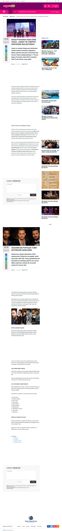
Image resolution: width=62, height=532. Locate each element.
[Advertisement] (25, 75)
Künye (23, 526)
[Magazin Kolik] (9, 6)
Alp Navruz (16, 437)
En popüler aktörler (17, 442)
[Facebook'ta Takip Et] (50, 1)
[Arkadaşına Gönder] (6, 55)
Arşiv (18, 1)
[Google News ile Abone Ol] (47, 1)
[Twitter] (6, 49)
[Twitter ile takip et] (51, 526)
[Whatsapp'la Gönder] (6, 53)
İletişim (27, 526)
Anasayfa (19, 526)
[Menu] (45, 6)
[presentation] (7, 12)
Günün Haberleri (13, 1)
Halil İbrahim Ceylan (17, 440)
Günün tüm (55, 11)
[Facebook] (6, 46)
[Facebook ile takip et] (48, 526)
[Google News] (18, 64)
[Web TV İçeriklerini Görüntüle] (55, 1)
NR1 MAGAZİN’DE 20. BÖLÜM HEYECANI (27, 11)
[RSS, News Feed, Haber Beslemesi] (57, 526)
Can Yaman (16, 439)
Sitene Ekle (23, 1)
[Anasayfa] (3, 1)
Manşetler (7, 1)
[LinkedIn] (6, 51)
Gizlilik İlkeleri (33, 526)
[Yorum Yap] (6, 60)
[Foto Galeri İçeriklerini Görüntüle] (58, 1)
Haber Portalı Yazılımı (9, 530)
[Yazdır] (6, 58)
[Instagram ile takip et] (54, 526)
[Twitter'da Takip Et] (52, 1)
